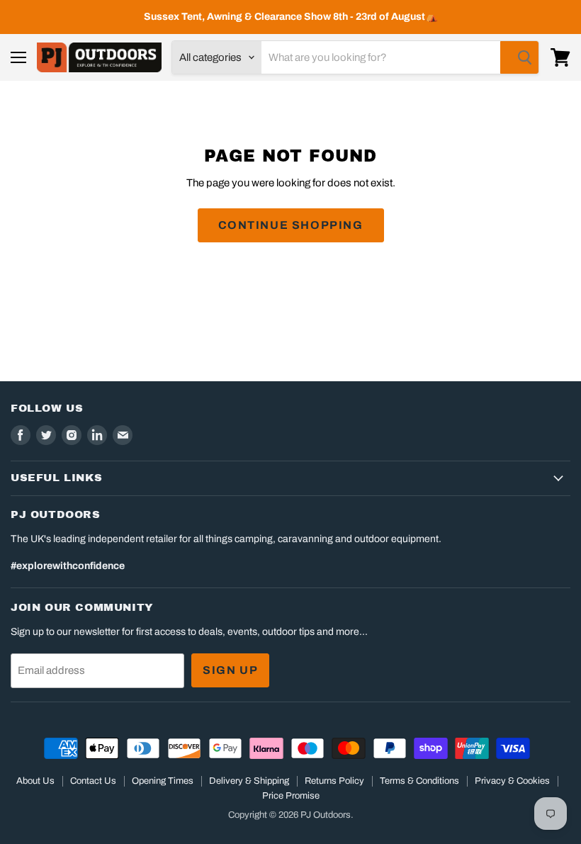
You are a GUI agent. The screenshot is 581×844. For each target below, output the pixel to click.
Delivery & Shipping (249, 781)
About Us (35, 781)
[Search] (519, 57)
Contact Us (93, 781)
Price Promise (291, 796)
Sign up (230, 670)
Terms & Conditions (419, 781)
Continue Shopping (290, 225)
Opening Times (162, 781)
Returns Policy (334, 781)
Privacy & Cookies (512, 781)
